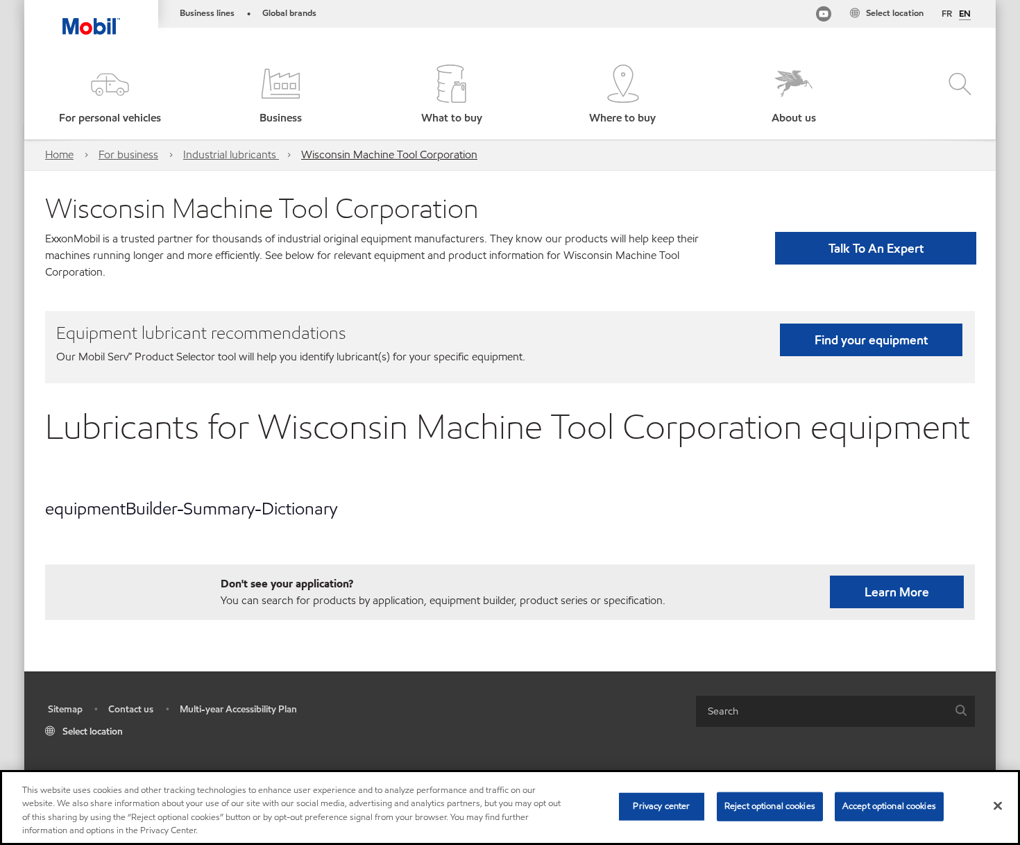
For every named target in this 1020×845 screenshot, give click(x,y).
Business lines (207, 13)
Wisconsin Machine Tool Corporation (389, 154)
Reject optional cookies (769, 806)
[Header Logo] (91, 17)
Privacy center (661, 806)
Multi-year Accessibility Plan (238, 709)
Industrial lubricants (231, 154)
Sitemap (65, 709)
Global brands (289, 13)
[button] (110, 95)
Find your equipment (871, 340)
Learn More (897, 592)
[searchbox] (821, 711)
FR (947, 14)
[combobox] (835, 711)
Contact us (130, 709)
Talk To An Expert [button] (876, 248)
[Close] (998, 805)
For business (128, 154)
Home (59, 154)
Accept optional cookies (889, 806)
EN (965, 14)
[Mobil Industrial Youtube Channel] (823, 16)
